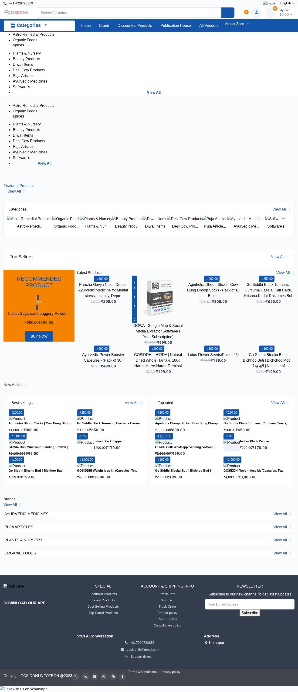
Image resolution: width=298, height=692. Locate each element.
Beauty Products (26, 59)
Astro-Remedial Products (33, 34)
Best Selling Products (103, 606)
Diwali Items (23, 64)
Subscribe (249, 613)
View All (154, 92)
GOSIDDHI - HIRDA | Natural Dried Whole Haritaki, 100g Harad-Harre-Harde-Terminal (158, 360)
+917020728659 (20, 3)
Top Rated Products (103, 613)
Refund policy (167, 613)
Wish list (167, 600)
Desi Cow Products (29, 70)
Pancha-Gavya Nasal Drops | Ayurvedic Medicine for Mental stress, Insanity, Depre (103, 290)
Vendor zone (235, 24)
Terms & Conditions (142, 672)
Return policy (167, 619)
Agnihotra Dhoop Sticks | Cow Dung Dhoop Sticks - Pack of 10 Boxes (213, 290)
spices (18, 45)
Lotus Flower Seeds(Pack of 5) (213, 355)
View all (44, 163)
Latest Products (103, 600)
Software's (21, 87)
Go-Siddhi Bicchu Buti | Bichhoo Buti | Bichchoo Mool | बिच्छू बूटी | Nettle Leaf (268, 360)
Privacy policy (170, 672)
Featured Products (103, 594)
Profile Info (167, 594)
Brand (104, 26)
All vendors (208, 26)
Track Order (167, 606)
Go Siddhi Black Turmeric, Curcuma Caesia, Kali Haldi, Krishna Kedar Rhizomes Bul (268, 290)
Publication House (175, 26)
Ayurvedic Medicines (30, 81)
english (285, 3)
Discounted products (135, 26)
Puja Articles (23, 76)
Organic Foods (25, 40)
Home (86, 26)
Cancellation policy (167, 625)
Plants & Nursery (27, 53)
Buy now (39, 336)
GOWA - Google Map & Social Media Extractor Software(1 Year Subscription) (158, 331)
